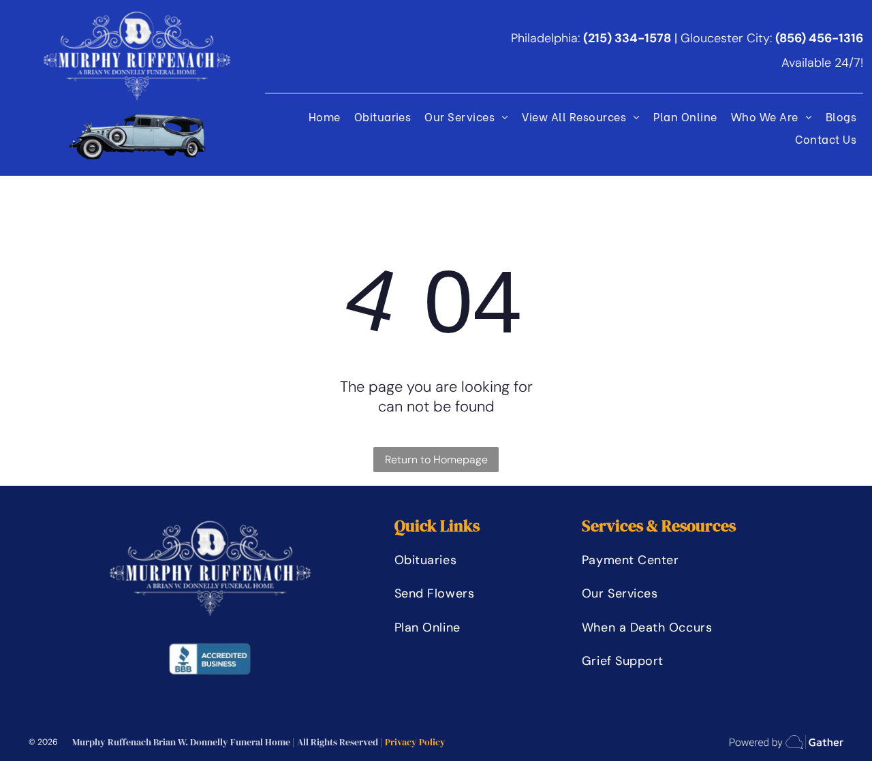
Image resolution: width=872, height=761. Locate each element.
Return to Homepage (436, 459)
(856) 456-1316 (819, 38)
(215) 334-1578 (627, 38)
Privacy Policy (415, 742)
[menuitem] (324, 116)
